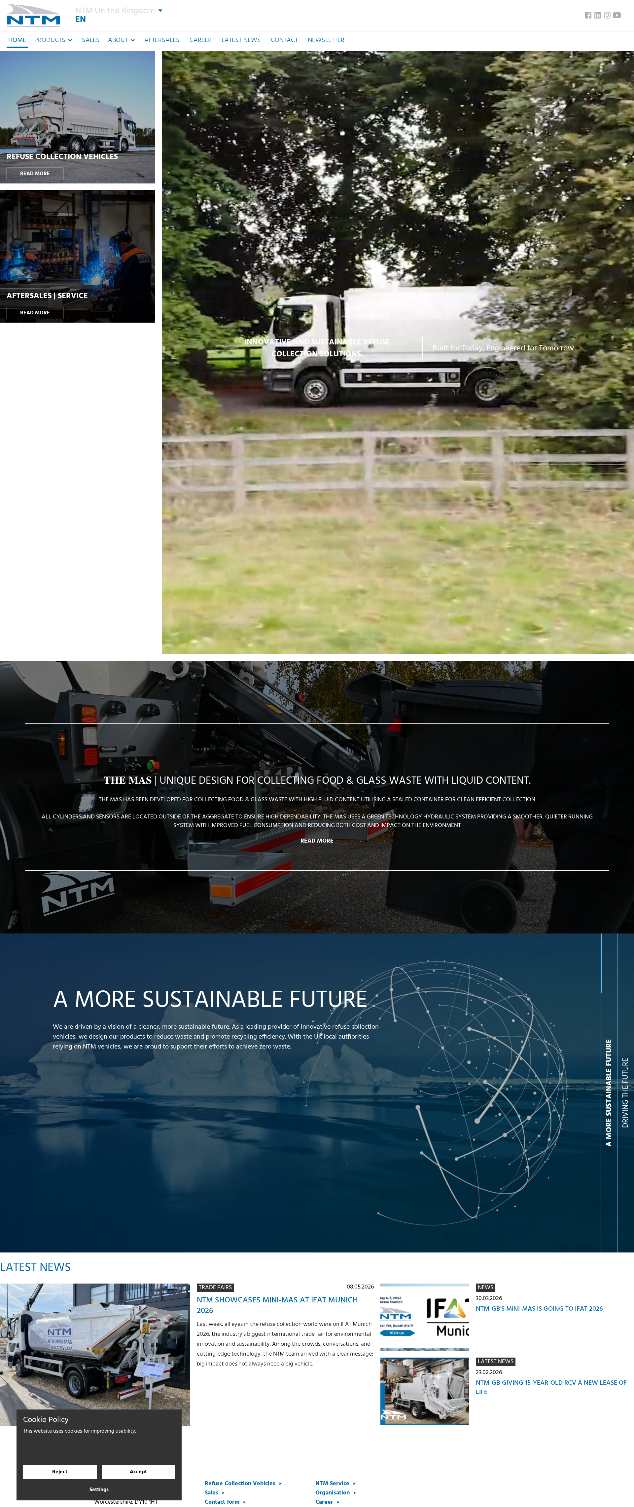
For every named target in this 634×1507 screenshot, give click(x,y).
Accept (138, 1472)
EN (80, 19)
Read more (35, 174)
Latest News (241, 40)
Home (17, 40)
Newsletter (326, 40)
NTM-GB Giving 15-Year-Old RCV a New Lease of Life (551, 1388)
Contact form (222, 1502)
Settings (99, 1490)
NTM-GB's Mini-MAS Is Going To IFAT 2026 (539, 1309)
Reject (59, 1472)
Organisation (332, 1493)
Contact (284, 40)
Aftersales (162, 40)
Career (201, 40)
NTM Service (332, 1483)
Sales (91, 40)
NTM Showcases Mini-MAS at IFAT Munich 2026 (277, 1305)
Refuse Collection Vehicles (240, 1483)
